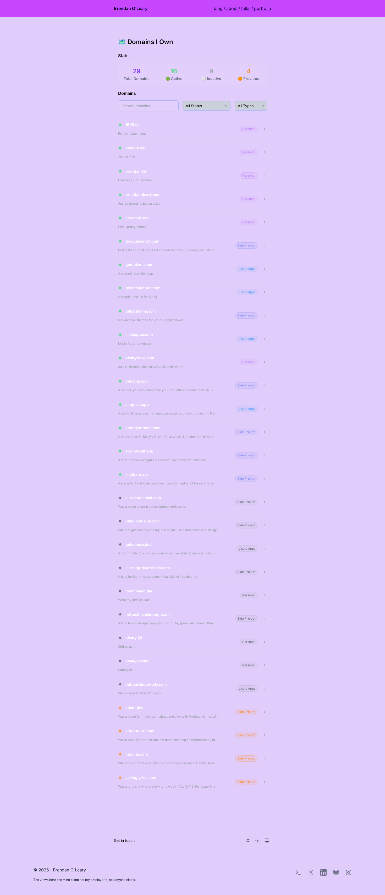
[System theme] (267, 840)
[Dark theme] (257, 840)
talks (245, 8)
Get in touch (124, 840)
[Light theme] (248, 840)
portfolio (262, 8)
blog (218, 8)
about (232, 8)
